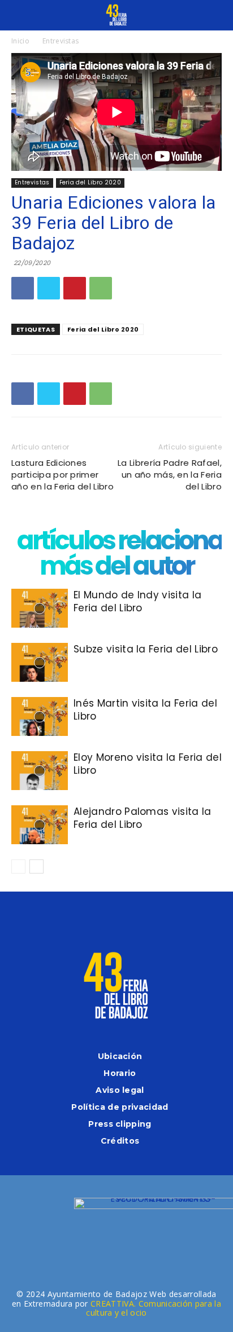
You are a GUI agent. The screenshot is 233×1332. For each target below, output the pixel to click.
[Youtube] (161, 918)
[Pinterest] (74, 288)
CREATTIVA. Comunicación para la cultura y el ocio (153, 1308)
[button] (19, 15)
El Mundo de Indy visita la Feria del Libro (137, 601)
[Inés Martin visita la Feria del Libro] (39, 716)
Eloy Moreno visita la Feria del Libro (148, 764)
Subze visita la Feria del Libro (146, 649)
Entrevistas (60, 41)
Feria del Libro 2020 (90, 182)
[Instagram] (101, 918)
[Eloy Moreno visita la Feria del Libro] (39, 770)
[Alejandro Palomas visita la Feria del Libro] (39, 824)
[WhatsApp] (100, 288)
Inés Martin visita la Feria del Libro (145, 709)
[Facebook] (22, 288)
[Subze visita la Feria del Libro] (39, 662)
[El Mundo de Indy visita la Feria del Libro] (39, 608)
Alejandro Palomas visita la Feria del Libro (143, 818)
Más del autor (116, 566)
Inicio (20, 41)
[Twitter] (48, 288)
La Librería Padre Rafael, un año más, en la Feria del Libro (170, 474)
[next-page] (36, 866)
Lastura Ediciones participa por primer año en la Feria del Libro (62, 474)
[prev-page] (18, 866)
